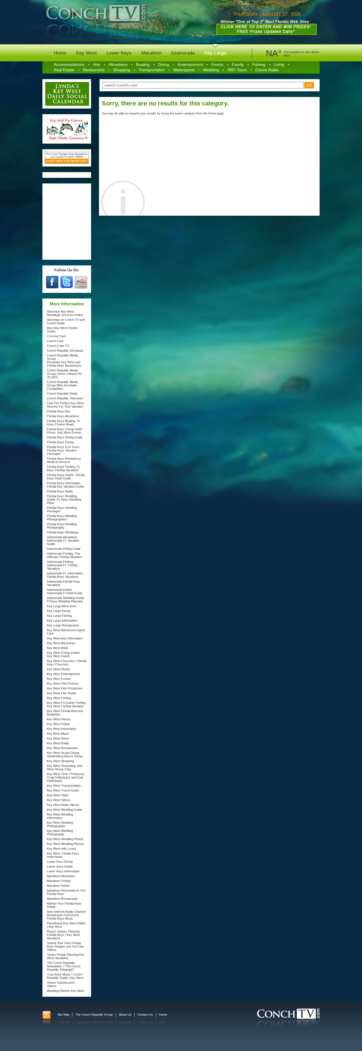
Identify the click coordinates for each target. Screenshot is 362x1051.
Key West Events (59, 678)
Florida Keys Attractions (63, 416)
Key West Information (61, 728)
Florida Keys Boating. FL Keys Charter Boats (64, 422)
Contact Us (145, 1014)
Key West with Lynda (61, 848)
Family (238, 64)
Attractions (118, 64)
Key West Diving (58, 669)
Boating (143, 64)
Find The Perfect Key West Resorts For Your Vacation (65, 404)
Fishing (258, 64)
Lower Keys (119, 52)
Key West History (59, 719)
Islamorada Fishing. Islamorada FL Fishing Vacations (62, 565)
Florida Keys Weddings (63, 532)
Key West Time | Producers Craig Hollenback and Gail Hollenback (66, 777)
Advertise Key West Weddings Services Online (65, 313)
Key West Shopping (60, 761)
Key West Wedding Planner (65, 843)
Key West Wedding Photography (60, 832)
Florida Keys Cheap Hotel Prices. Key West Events (64, 430)
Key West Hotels (58, 724)
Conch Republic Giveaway (65, 350)
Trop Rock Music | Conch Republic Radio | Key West (65, 976)
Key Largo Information (62, 620)
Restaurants (94, 70)
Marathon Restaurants (62, 898)
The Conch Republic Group (94, 1014)
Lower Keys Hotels (60, 866)
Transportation (152, 70)
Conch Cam (55, 341)
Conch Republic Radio (62, 393)
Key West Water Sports (63, 804)
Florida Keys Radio (60, 491)
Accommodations (69, 64)
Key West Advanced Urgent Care (66, 631)
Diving (163, 64)
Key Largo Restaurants (63, 625)
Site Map (63, 1014)
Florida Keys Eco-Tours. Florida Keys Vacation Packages (63, 450)
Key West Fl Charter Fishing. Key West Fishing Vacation (67, 704)
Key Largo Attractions (61, 606)
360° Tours (237, 70)
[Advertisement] (67, 221)
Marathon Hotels (58, 885)
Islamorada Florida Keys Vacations (63, 583)
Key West (86, 52)
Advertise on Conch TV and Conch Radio (66, 321)
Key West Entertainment (63, 674)
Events (217, 64)
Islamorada (183, 52)
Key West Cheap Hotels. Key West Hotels (64, 654)
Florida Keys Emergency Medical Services (64, 460)
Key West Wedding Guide (64, 809)
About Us (125, 1014)
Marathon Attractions (61, 876)
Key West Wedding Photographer (60, 824)
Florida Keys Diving (60, 442)
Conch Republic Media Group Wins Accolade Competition (62, 385)
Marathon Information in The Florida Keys (66, 892)
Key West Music (58, 733)
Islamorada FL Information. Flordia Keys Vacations (65, 575)
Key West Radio (58, 743)
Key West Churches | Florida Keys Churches (67, 662)
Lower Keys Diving (60, 861)
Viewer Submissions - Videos (62, 984)
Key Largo (215, 52)
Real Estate (64, 70)
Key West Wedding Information (60, 816)
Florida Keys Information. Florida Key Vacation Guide (65, 484)
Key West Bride (57, 648)
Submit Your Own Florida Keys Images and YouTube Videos (65, 946)
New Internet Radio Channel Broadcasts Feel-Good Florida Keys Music (66, 915)
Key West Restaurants (62, 748)
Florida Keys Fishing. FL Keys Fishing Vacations (63, 468)
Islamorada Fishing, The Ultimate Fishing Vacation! (64, 555)
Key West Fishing (59, 698)
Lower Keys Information (63, 871)
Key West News (58, 738)
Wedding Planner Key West (65, 990)
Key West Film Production (64, 688)
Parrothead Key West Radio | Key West (66, 925)
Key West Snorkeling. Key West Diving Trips (65, 767)
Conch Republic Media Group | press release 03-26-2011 (65, 374)
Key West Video (58, 795)
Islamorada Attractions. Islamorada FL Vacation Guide (63, 540)
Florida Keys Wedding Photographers (62, 517)
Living (279, 64)
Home (60, 52)
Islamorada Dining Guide (64, 548)
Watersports (184, 70)
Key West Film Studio (61, 693)
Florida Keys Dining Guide (65, 437)
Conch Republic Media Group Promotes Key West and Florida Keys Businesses (64, 360)
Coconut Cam (56, 336)
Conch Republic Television (65, 398)
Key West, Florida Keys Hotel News (63, 855)
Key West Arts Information (65, 638)
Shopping (121, 70)
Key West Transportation (64, 785)
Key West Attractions (61, 643)
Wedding (211, 70)
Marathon (151, 52)
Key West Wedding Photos (65, 839)
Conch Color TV (58, 345)
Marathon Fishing (59, 881)
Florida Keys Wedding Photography (62, 525)
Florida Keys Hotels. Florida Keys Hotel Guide (66, 476)
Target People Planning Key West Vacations (66, 956)
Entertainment (190, 64)
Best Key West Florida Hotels (62, 329)
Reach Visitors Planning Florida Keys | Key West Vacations (63, 935)
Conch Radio (267, 70)
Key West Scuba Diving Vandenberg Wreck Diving (65, 754)
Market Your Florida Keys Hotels (64, 905)
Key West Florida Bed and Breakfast (65, 712)
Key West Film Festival (62, 683)
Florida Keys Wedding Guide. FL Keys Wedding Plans (64, 499)
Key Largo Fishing (59, 615)
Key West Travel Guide (63, 790)
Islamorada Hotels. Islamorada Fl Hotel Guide (65, 591)
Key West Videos (58, 800)
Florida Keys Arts (58, 411)
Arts (96, 64)
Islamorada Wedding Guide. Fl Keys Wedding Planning (66, 599)
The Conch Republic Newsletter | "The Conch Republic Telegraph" (64, 966)
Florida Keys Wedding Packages (62, 509)
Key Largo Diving (58, 611)
